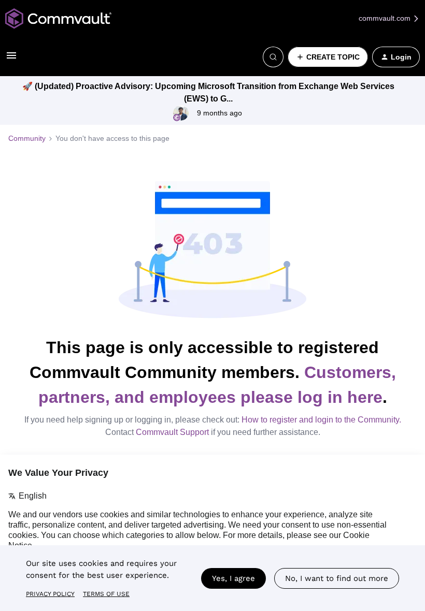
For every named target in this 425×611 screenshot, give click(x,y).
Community (27, 138)
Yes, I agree (233, 578)
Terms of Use (106, 594)
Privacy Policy (50, 594)
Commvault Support (172, 432)
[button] (11, 59)
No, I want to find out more (336, 578)
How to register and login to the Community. (321, 419)
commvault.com (386, 18)
